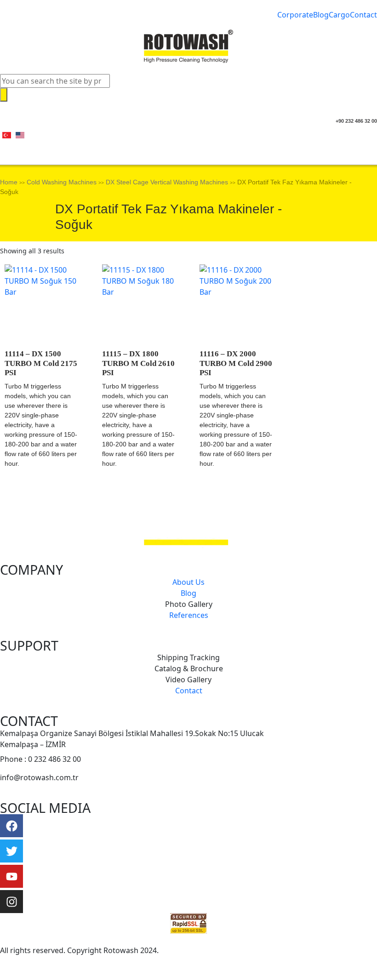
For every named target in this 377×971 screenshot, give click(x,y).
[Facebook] (11, 825)
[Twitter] (11, 851)
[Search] (3, 95)
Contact (363, 14)
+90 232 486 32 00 (356, 121)
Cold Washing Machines (62, 182)
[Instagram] (11, 901)
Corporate (295, 14)
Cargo (339, 14)
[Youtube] (11, 876)
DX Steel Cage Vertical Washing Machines (167, 182)
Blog (321, 14)
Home (8, 182)
